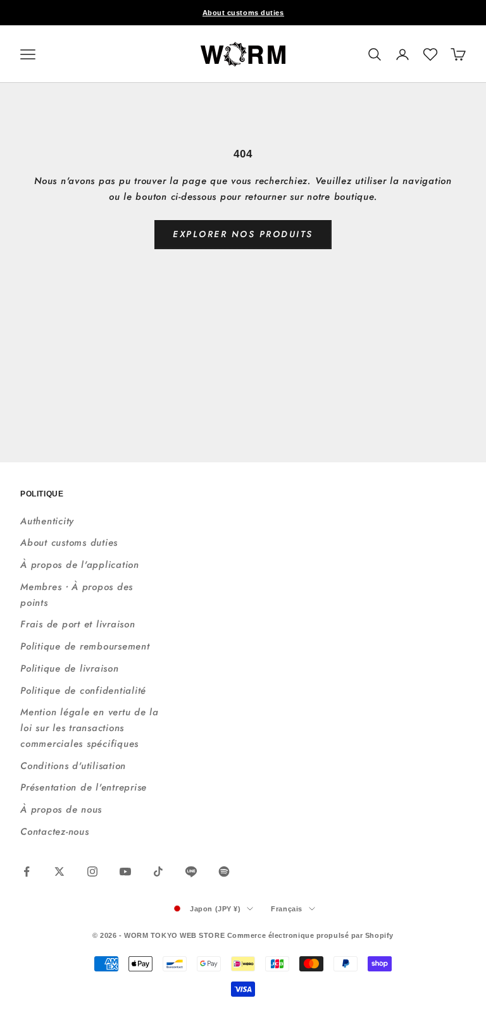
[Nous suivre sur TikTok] (158, 871)
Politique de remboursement (85, 646)
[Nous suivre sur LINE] (191, 871)
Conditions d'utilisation (73, 766)
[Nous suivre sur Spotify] (224, 871)
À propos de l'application (79, 565)
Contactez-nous (54, 832)
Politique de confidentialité (83, 691)
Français (286, 909)
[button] (430, 54)
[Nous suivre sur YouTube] (125, 871)
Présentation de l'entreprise (83, 787)
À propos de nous (61, 809)
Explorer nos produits (243, 234)
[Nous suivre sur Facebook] (26, 871)
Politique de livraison (69, 668)
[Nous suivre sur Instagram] (92, 871)
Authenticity (47, 521)
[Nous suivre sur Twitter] (59, 871)
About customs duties (243, 12)
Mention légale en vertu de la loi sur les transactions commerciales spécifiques (89, 728)
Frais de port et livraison (77, 624)
